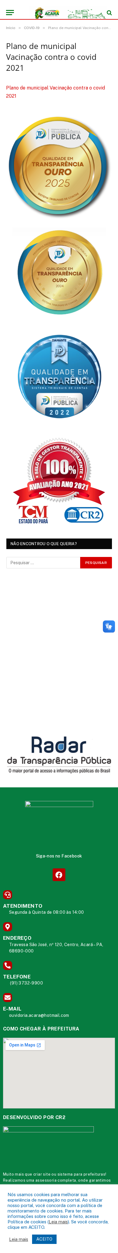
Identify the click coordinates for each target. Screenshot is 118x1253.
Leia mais (58, 1221)
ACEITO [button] (44, 1239)
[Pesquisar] (109, 12)
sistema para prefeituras (81, 1174)
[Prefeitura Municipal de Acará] (62, 12)
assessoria (46, 1180)
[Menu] (10, 12)
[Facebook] (59, 874)
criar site (42, 1174)
